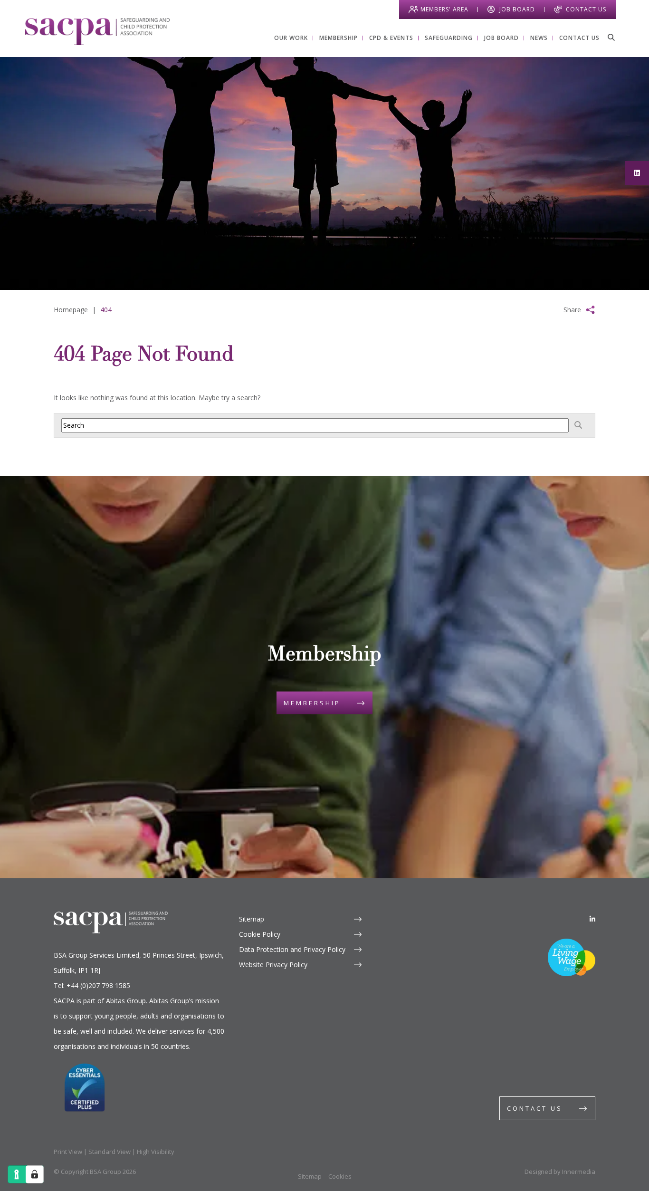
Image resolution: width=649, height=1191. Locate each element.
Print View (68, 1151)
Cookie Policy (259, 934)
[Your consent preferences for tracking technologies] (35, 1174)
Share (572, 309)
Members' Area (444, 9)
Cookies (340, 1176)
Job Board (517, 9)
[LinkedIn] (592, 918)
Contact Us (586, 9)
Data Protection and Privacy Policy (292, 949)
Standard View (109, 1151)
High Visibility (155, 1151)
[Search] (611, 37)
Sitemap (251, 918)
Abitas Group (126, 1000)
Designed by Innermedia (560, 1171)
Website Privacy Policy (273, 964)
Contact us (535, 1108)
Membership (312, 703)
